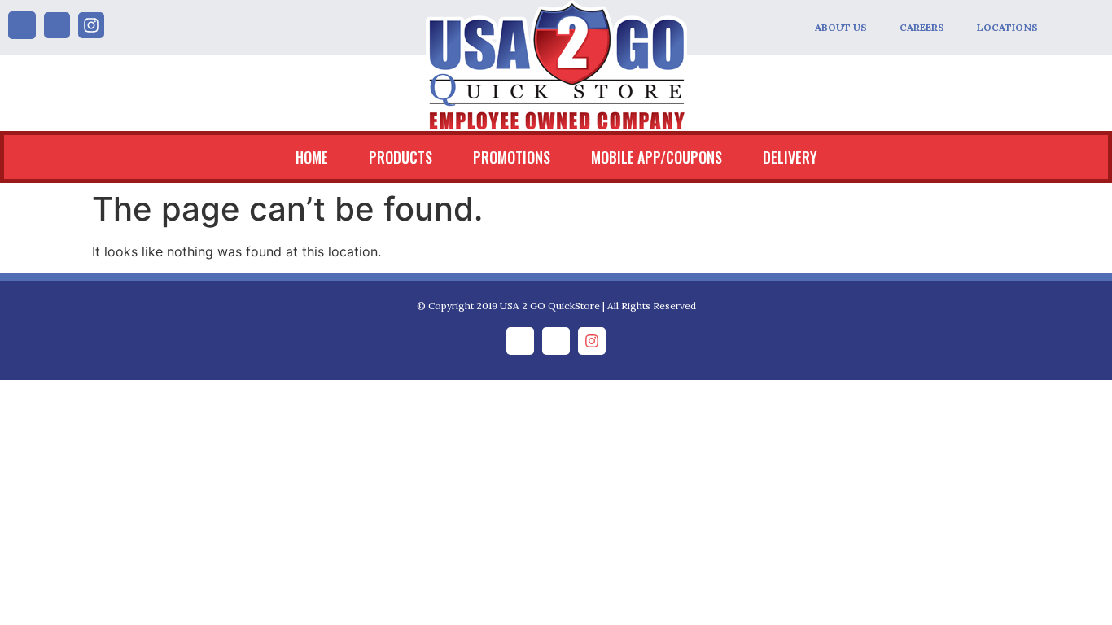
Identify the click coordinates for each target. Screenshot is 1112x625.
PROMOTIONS (511, 157)
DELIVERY (790, 157)
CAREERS (922, 27)
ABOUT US (841, 27)
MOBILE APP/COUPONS (656, 157)
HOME (312, 157)
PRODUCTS (400, 157)
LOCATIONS (1007, 27)
